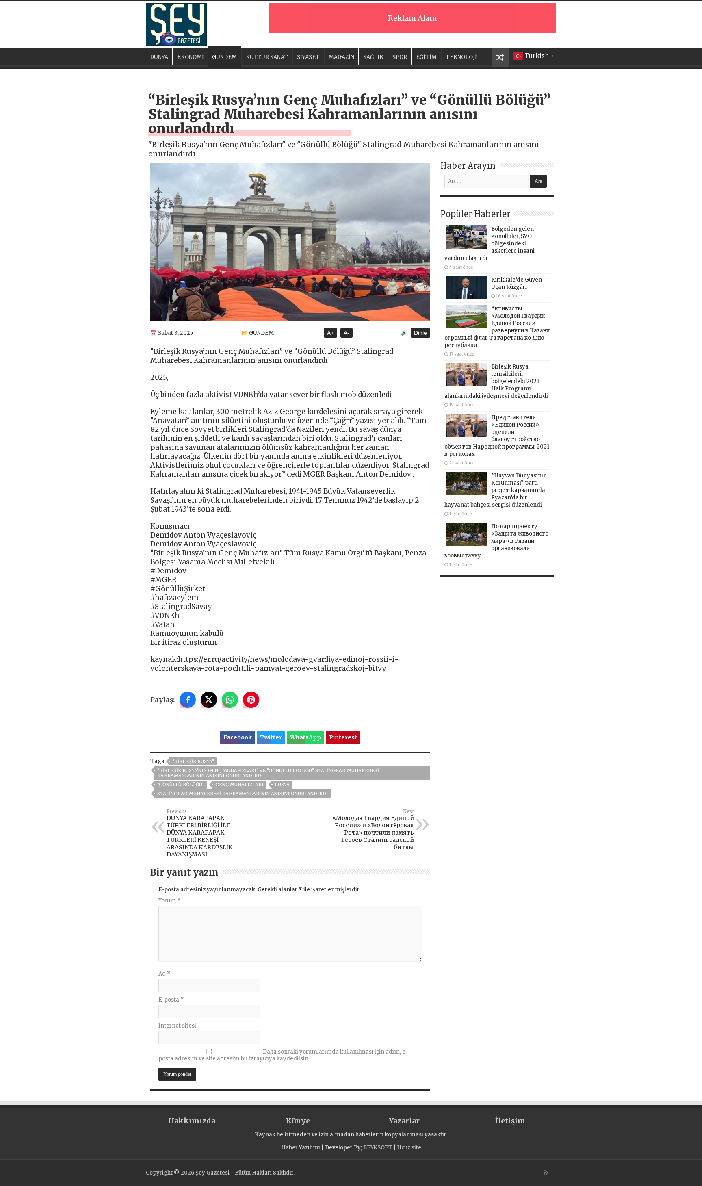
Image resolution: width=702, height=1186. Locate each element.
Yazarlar (404, 1120)
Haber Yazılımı (300, 1147)
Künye (298, 1120)
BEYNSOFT (377, 1147)
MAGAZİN (341, 57)
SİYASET (308, 57)
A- (346, 333)
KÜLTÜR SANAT (267, 57)
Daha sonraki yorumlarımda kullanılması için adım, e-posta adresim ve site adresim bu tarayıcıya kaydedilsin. (283, 1055)
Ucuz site (409, 1147)
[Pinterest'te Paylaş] (251, 700)
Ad (164, 973)
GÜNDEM (224, 57)
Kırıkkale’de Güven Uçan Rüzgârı (516, 283)
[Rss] (546, 1172)
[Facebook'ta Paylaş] (188, 700)
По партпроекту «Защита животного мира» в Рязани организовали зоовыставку (496, 541)
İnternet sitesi (177, 1025)
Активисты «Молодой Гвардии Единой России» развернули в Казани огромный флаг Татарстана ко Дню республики (497, 327)
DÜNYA (159, 57)
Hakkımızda (191, 1120)
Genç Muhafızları (239, 784)
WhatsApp (305, 737)
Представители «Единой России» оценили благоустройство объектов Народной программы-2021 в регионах (496, 435)
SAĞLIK (373, 57)
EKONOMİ (190, 57)
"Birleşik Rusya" (193, 761)
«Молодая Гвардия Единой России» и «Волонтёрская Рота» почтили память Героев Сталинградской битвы (373, 830)
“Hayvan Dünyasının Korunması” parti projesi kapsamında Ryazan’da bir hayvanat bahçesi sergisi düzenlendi (495, 490)
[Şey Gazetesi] (176, 23)
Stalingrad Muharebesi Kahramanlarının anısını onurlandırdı (242, 793)
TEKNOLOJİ (461, 57)
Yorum (169, 900)
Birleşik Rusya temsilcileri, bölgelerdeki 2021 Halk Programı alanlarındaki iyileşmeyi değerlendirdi (496, 381)
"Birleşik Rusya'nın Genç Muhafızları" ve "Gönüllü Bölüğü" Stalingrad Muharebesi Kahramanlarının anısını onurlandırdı (268, 773)
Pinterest (343, 737)
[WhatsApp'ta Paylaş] (230, 700)
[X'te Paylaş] (209, 700)
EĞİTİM (426, 57)
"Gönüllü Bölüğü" (180, 784)
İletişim (510, 1120)
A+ (330, 333)
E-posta (171, 999)
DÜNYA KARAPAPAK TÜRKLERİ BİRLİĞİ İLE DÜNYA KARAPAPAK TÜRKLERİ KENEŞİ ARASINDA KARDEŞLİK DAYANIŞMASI (199, 833)
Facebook (237, 737)
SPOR (399, 57)
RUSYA (282, 784)
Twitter (271, 737)
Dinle (420, 333)
